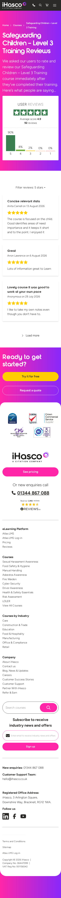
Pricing (6, 542)
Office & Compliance (14, 642)
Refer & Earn (9, 692)
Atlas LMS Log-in (12, 537)
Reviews (7, 546)
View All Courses (12, 605)
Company (8, 657)
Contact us (9, 666)
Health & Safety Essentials (17, 592)
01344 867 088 (33, 493)
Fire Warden (9, 579)
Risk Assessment (12, 596)
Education (8, 629)
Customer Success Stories (18, 679)
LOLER (6, 601)
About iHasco (10, 661)
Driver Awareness (12, 588)
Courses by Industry (15, 616)
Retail (5, 646)
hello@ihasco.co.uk (14, 779)
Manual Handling (12, 570)
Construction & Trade (14, 625)
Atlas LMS (8, 533)
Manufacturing (11, 638)
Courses (7, 557)
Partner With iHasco (14, 688)
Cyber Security (11, 583)
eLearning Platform (15, 529)
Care (5, 620)
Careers (7, 675)
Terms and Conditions (13, 841)
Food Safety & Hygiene (16, 566)
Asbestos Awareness (14, 574)
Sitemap (6, 847)
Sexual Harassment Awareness (20, 561)
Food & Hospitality (13, 633)
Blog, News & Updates (15, 670)
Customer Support (13, 683)
